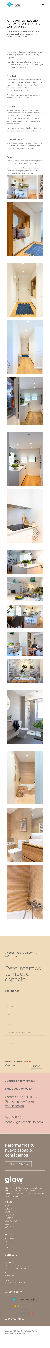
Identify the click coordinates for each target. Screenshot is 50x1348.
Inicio (7, 1206)
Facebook (9, 1241)
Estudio (8, 1209)
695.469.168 (9, 1276)
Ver (14, 1065)
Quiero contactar (18, 1164)
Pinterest (9, 1244)
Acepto (11, 1065)
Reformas (9, 1215)
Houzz (7, 1247)
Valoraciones (11, 1221)
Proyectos (10, 1218)
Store (7, 1212)
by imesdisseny (20, 1334)
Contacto (9, 1227)
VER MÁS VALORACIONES (14, 1319)
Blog (7, 1224)
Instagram (9, 1238)
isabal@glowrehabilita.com (24, 1122)
